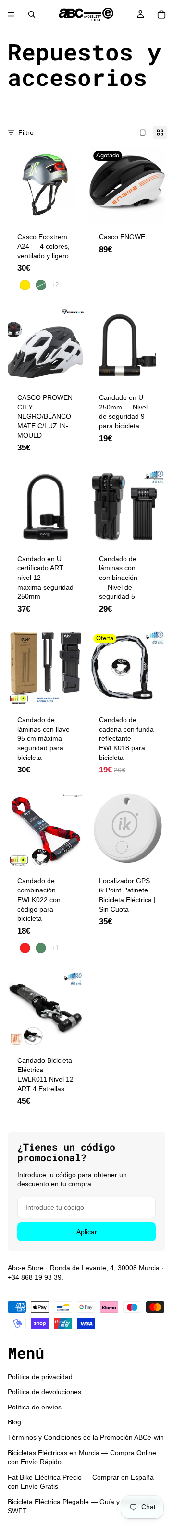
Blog (14, 1422)
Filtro (26, 132)
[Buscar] (31, 14)
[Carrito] (161, 14)
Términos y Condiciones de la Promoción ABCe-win (86, 1437)
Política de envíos (35, 1406)
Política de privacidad (40, 1376)
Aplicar (86, 1232)
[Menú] (11, 14)
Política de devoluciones (44, 1392)
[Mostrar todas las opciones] (55, 285)
